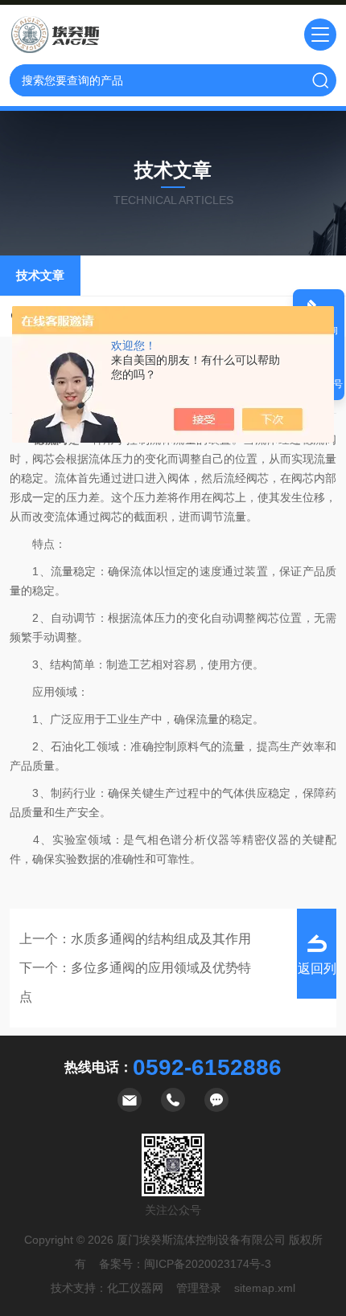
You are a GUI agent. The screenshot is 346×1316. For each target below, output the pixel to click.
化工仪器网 (135, 1287)
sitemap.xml (264, 1287)
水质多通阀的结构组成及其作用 (161, 939)
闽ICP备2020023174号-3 (207, 1263)
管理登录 (198, 1287)
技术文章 (40, 275)
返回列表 (317, 980)
